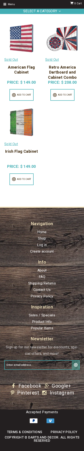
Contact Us (42, 290)
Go (76, 365)
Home (42, 232)
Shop (42, 238)
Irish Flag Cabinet (21, 151)
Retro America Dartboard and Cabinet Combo (62, 72)
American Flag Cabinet (21, 69)
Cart (78, 3)
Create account (42, 251)
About (42, 270)
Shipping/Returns (42, 283)
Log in (42, 245)
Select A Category (40, 11)
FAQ (42, 277)
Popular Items (42, 328)
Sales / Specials (42, 315)
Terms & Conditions (24, 432)
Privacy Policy (42, 296)
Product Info (42, 322)
